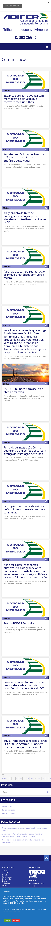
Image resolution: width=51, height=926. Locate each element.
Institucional (5, 871)
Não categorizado (8, 810)
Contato (4, 885)
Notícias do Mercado (9, 813)
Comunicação (6, 879)
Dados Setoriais (7, 877)
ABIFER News (7, 806)
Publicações (6, 883)
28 (39, 778)
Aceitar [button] (7, 920)
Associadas (5, 873)
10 (17, 778)
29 (43, 778)
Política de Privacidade (11, 911)
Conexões (5, 875)
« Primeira (5, 777)
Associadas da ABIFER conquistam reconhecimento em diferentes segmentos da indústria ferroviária (22, 835)
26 (32, 778)
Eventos (4, 881)
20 (21, 778)
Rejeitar (16, 920)
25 (28, 778)
